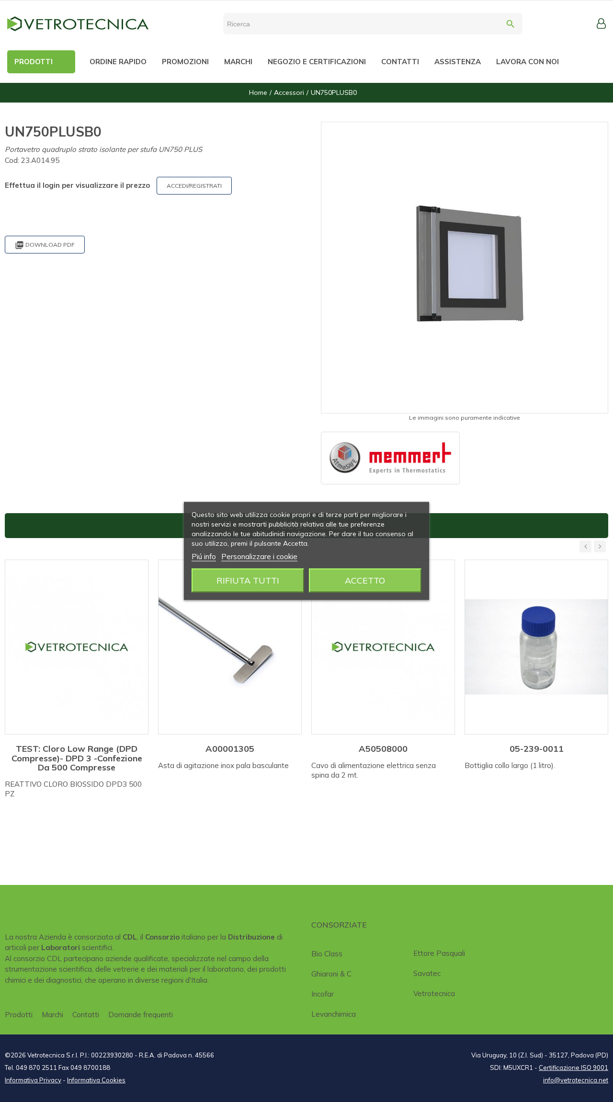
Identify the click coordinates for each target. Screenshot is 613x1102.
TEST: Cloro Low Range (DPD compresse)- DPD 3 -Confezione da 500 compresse (76, 758)
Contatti (85, 1014)
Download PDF (45, 245)
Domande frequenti (140, 1014)
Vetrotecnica (434, 993)
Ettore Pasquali (439, 953)
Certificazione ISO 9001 (573, 1067)
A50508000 (383, 748)
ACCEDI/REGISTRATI (194, 185)
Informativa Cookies (96, 1080)
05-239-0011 (537, 748)
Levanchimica (333, 1014)
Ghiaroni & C (331, 973)
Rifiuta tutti (247, 580)
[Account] (601, 23)
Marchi (52, 1014)
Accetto (365, 580)
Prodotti (19, 1014)
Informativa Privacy (33, 1080)
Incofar (322, 994)
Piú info (204, 556)
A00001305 (229, 748)
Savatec (427, 973)
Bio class (326, 953)
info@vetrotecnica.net (575, 1080)
